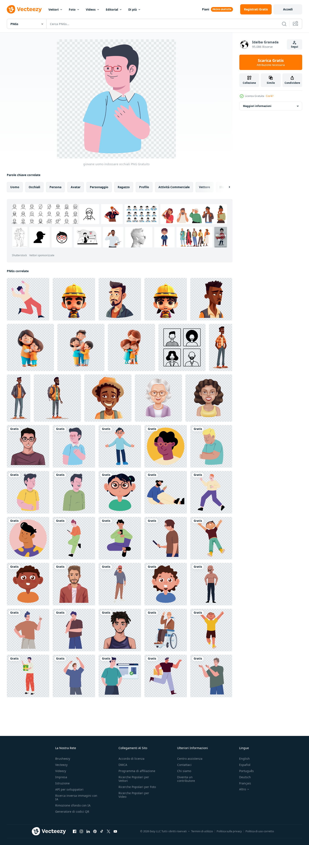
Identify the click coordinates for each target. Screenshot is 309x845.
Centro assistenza (189, 759)
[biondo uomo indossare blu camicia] (211, 446)
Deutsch (245, 777)
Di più (132, 9)
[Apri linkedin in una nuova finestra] (88, 831)
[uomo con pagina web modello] (120, 676)
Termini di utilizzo (202, 831)
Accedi (288, 9)
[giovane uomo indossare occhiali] (28, 446)
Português (246, 771)
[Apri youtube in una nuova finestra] (115, 831)
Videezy (60, 771)
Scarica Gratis (271, 62)
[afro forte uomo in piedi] (211, 584)
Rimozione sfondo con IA (72, 805)
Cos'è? (269, 96)
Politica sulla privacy (229, 831)
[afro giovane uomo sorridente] (120, 630)
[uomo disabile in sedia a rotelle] (165, 630)
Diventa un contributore (186, 779)
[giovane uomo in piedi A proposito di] (211, 676)
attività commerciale (174, 187)
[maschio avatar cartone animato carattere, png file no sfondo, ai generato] (120, 299)
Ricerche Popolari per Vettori (134, 779)
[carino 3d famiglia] (30, 347)
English (244, 759)
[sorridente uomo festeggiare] (74, 676)
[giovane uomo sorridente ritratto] (165, 584)
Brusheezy (62, 759)
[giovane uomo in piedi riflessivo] (74, 630)
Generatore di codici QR (72, 811)
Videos (91, 9)
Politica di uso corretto (260, 831)
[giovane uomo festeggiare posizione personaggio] (28, 299)
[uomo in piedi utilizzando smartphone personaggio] (74, 538)
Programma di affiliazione (137, 771)
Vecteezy (61, 765)
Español (244, 765)
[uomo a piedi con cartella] (165, 676)
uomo (14, 187)
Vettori (53, 9)
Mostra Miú (221, 237)
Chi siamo (184, 771)
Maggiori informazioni (257, 106)
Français (245, 783)
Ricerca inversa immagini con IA (76, 797)
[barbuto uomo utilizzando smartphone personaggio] (165, 492)
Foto (72, 9)
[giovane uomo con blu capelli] (28, 630)
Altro (242, 789)
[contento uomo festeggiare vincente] (211, 630)
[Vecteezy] (24, 9)
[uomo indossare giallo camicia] (28, 492)
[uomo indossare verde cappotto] (74, 492)
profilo (144, 187)
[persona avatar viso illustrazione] (182, 347)
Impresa (61, 777)
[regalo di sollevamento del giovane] (28, 676)
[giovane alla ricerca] (165, 538)
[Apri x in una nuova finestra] (108, 831)
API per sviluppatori (69, 789)
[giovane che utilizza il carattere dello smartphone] (120, 538)
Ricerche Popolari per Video (134, 795)
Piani (205, 9)
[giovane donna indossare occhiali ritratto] (120, 492)
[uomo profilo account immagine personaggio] (28, 538)
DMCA (123, 765)
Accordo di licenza (131, 759)
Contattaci (184, 765)
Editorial (112, 9)
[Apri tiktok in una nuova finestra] (101, 831)
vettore (204, 187)
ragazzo (124, 187)
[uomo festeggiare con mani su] (211, 538)
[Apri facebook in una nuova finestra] (74, 831)
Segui (294, 46)
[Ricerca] (284, 23)
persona (55, 187)
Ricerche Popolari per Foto (137, 787)
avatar (75, 187)
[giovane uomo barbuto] (74, 584)
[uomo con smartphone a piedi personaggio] (211, 492)
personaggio (99, 187)
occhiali (34, 187)
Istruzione (62, 783)
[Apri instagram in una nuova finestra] (81, 831)
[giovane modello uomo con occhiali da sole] (120, 584)
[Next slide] (226, 187)
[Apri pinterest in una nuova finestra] (95, 831)
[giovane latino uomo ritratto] (28, 584)
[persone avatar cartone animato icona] (158, 398)
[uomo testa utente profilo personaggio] (165, 446)
